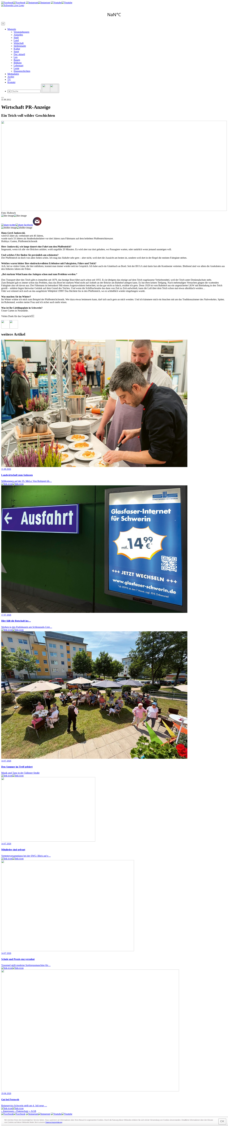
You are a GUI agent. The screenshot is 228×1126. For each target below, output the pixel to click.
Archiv (10, 76)
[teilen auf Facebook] (24, 224)
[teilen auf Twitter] (8, 224)
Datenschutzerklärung (53, 1122)
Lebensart (18, 65)
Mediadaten (13, 74)
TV (9, 79)
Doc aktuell (19, 54)
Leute (16, 68)
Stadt (16, 37)
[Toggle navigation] (2, 97)
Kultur (17, 48)
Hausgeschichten (22, 71)
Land (16, 40)
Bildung (18, 62)
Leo (16, 57)
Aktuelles (18, 34)
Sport (16, 51)
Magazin (11, 29)
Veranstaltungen (21, 32)
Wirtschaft (19, 43)
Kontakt (11, 82)
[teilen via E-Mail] (37, 221)
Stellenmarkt (20, 46)
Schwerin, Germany (114, 14)
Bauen (17, 60)
